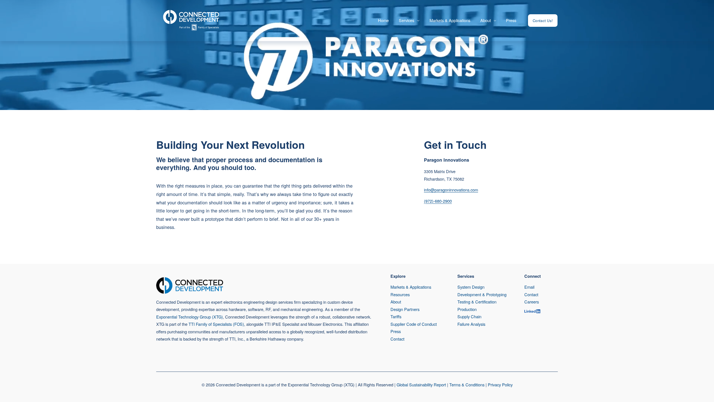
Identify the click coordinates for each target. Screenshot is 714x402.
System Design (470, 287)
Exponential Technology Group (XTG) (189, 317)
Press (511, 20)
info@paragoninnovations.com (451, 190)
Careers (531, 302)
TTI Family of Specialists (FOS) (216, 324)
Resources (400, 294)
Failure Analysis (471, 324)
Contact (397, 339)
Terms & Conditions (466, 384)
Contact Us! (543, 20)
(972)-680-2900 (438, 201)
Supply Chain (469, 316)
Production (467, 309)
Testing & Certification (476, 302)
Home (383, 20)
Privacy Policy (500, 384)
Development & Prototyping (481, 294)
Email (529, 287)
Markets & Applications (450, 20)
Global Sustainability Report (421, 384)
